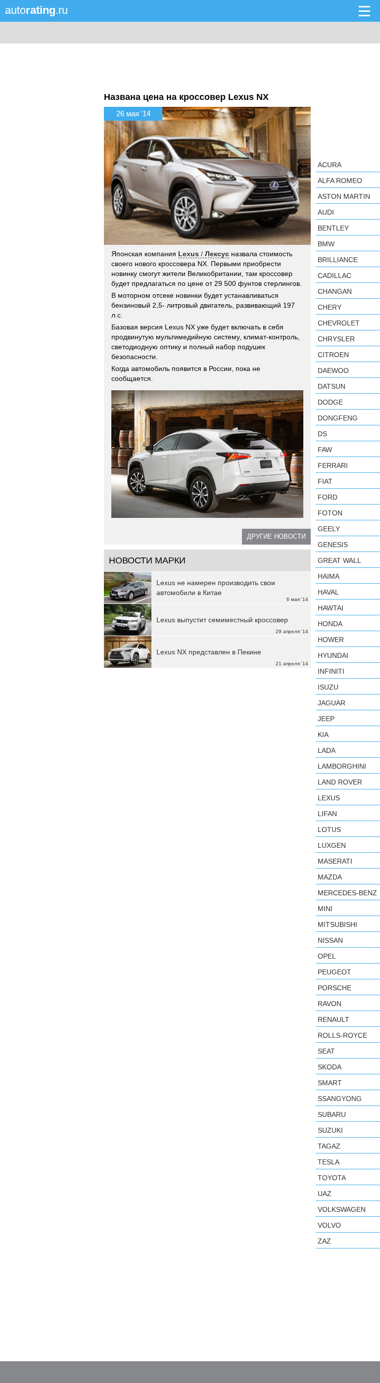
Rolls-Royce (342, 1035)
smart (330, 1083)
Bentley (333, 228)
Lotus (329, 829)
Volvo (329, 1225)
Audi (326, 212)
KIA (323, 734)
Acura (329, 165)
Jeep (326, 719)
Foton (330, 513)
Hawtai (330, 608)
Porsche (334, 988)
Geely (329, 529)
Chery (329, 307)
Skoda (329, 1067)
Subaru (332, 1114)
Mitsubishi (337, 924)
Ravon (329, 1004)
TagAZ (329, 1146)
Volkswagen (342, 1209)
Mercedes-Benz (347, 893)
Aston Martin (344, 196)
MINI (325, 909)
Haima (328, 576)
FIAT (325, 481)
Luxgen (332, 845)
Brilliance (338, 260)
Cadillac (334, 275)
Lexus (329, 798)
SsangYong (340, 1099)
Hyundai (333, 655)
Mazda (330, 877)
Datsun (331, 386)
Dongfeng (338, 418)
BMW (326, 244)
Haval (328, 592)
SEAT (326, 1051)
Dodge (330, 402)
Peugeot (334, 972)
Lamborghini (342, 766)
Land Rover (340, 782)
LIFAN (327, 814)
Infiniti (331, 671)
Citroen (333, 355)
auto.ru (36, 10)
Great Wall (339, 560)
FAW (325, 450)
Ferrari (333, 465)
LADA (326, 750)
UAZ (325, 1194)
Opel (327, 956)
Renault (333, 1019)
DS (322, 434)
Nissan (330, 940)
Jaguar (331, 703)
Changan (335, 291)
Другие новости (276, 536)
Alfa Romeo (340, 180)
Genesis (333, 545)
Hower (331, 640)
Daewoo (333, 370)
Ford (327, 497)
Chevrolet (339, 323)
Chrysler (336, 339)
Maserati (335, 861)
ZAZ (324, 1241)
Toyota (332, 1178)
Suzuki (330, 1130)
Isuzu (328, 687)
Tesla (328, 1162)
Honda (330, 624)
